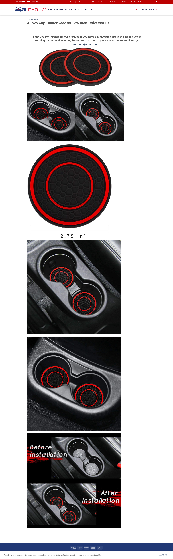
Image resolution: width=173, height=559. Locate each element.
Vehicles (73, 9)
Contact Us (82, 2)
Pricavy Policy (128, 2)
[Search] (44, 9)
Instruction (32, 19)
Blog (72, 2)
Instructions (87, 9)
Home (50, 9)
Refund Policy (112, 2)
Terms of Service (144, 2)
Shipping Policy (96, 2)
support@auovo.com (86, 44)
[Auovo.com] (26, 9)
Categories (60, 9)
